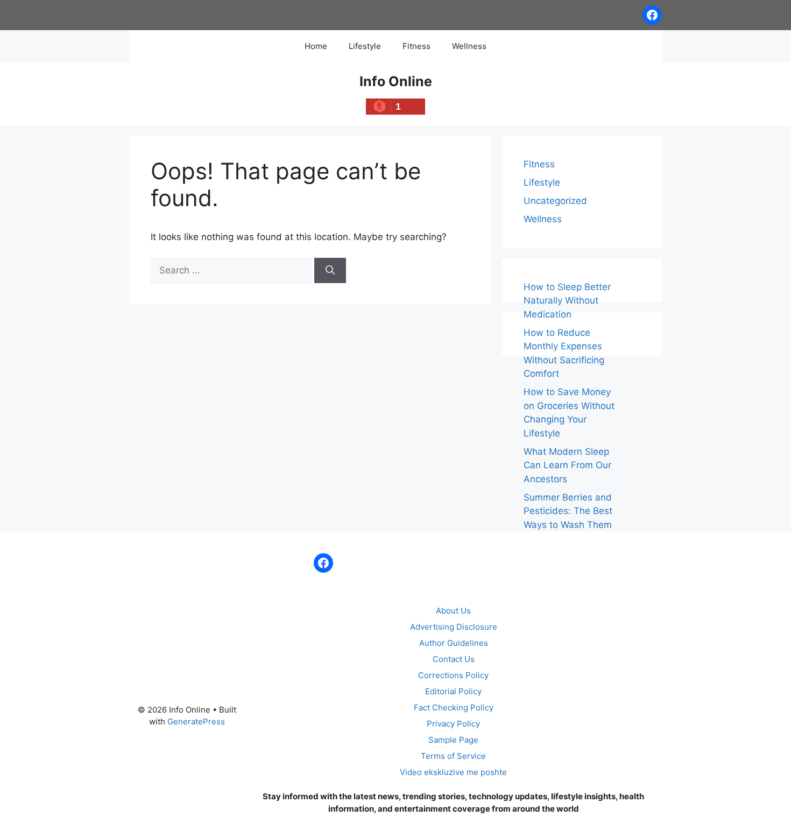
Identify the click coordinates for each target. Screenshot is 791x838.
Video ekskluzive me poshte (453, 772)
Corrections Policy (453, 675)
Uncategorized (555, 200)
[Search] (330, 271)
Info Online (395, 81)
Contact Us (454, 659)
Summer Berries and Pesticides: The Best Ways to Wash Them (568, 511)
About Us (453, 610)
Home (316, 46)
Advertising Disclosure (453, 627)
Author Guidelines (453, 643)
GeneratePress (196, 721)
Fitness (416, 46)
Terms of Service (453, 756)
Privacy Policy (453, 724)
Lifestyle (365, 46)
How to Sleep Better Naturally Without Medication (567, 300)
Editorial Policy (453, 691)
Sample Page (453, 740)
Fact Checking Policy (453, 707)
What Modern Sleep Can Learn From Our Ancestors (567, 465)
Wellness (469, 46)
